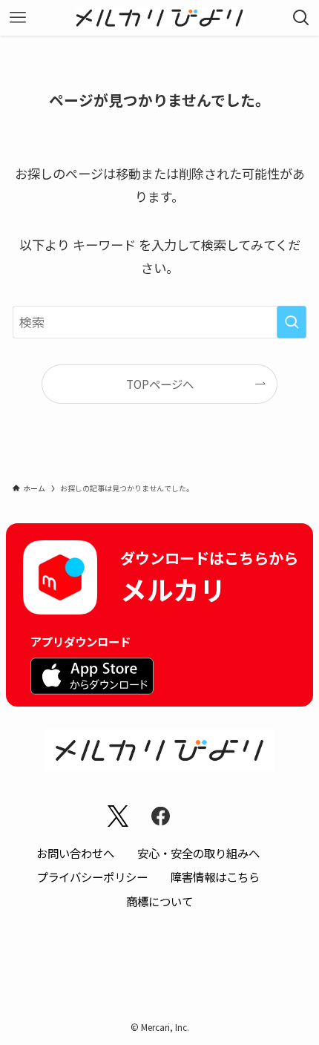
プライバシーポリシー (92, 876)
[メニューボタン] (18, 18)
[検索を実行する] (291, 322)
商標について (159, 901)
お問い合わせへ (75, 853)
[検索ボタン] (301, 18)
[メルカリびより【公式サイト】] (160, 18)
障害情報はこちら (215, 876)
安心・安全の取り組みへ (198, 853)
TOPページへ (160, 384)
